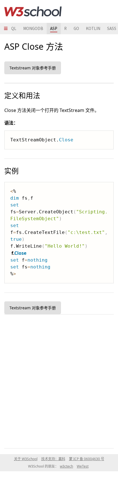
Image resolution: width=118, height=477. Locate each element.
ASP (53, 28)
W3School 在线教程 (33, 11)
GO (76, 28)
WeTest (82, 466)
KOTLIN (93, 28)
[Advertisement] (59, 380)
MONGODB (33, 28)
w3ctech (66, 466)
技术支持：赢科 (53, 458)
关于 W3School (26, 458)
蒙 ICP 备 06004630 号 (86, 458)
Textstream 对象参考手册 (32, 68)
